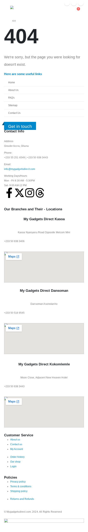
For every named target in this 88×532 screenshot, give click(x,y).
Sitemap (12, 105)
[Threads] (40, 193)
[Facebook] (67, 3)
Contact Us (14, 113)
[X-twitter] (19, 193)
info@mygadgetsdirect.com (19, 169)
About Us (13, 90)
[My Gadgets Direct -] (18, 9)
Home (11, 82)
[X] (74, 3)
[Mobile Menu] (7, 10)
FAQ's (11, 97)
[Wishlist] (68, 10)
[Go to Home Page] (5, 21)
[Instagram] (81, 3)
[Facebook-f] (9, 193)
